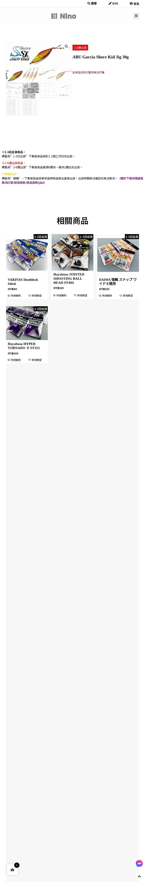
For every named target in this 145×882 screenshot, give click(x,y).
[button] (66, 46)
